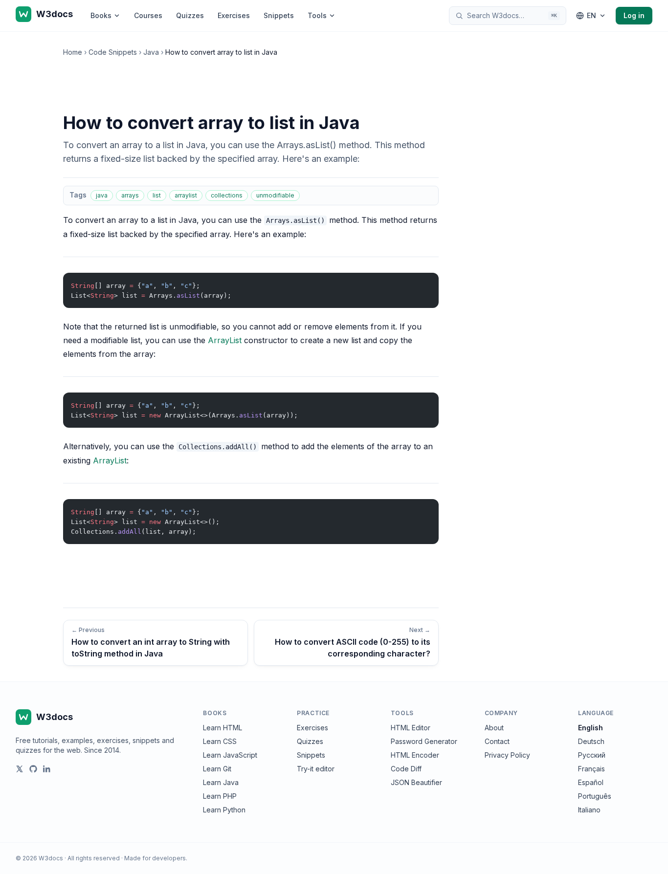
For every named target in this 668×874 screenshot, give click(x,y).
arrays (130, 195)
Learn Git (217, 769)
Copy (423, 282)
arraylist (186, 195)
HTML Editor (410, 727)
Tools (317, 15)
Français (591, 769)
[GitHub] (33, 769)
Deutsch (591, 741)
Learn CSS (220, 741)
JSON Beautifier (416, 782)
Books (100, 15)
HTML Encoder (415, 755)
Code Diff (406, 769)
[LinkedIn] (47, 769)
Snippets (279, 15)
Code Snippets (113, 52)
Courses (148, 15)
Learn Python (224, 810)
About (494, 727)
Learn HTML (222, 727)
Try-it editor (315, 769)
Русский (591, 755)
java (102, 195)
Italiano (589, 810)
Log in (634, 15)
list (157, 195)
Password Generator (424, 741)
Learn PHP (220, 796)
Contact (497, 741)
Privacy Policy (507, 755)
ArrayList (225, 340)
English (590, 727)
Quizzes (190, 15)
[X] (19, 769)
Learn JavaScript (230, 755)
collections (227, 195)
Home (72, 52)
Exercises (234, 15)
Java (151, 52)
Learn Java (221, 782)
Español (590, 782)
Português (594, 796)
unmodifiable (275, 195)
